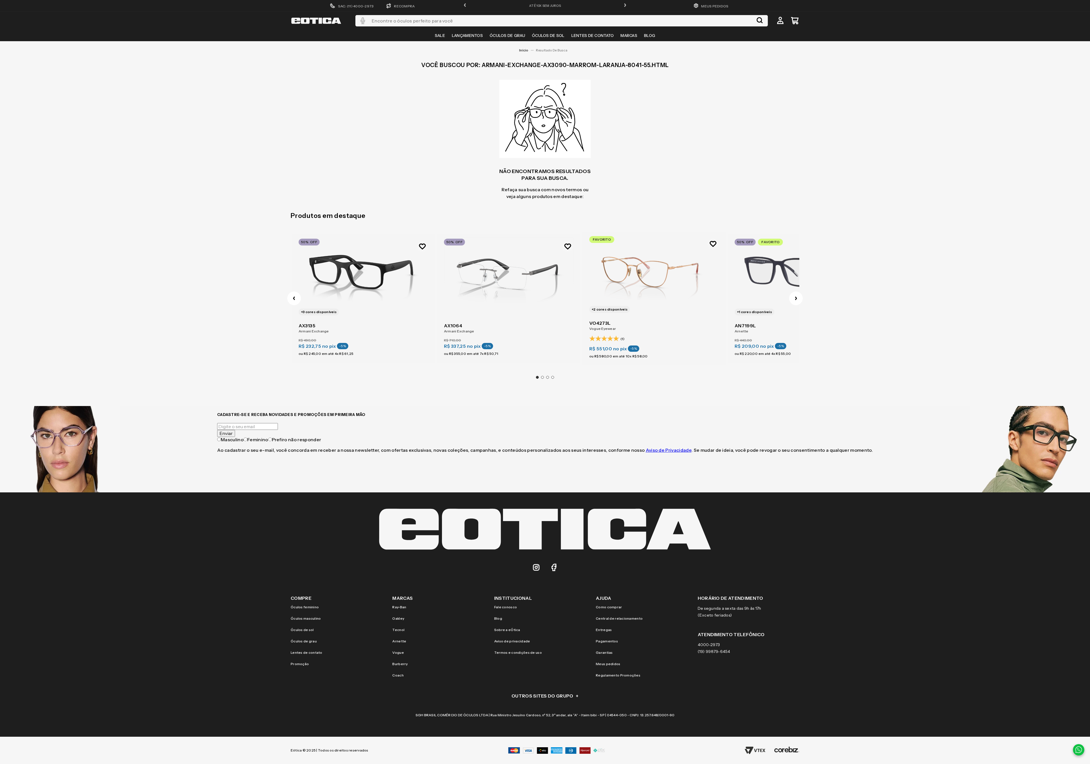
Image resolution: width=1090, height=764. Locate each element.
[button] (465, 5)
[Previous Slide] (294, 298)
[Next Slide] (796, 298)
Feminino (257, 439)
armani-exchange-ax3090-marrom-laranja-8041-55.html (553, 50)
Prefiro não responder (296, 439)
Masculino (232, 439)
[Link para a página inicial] (523, 50)
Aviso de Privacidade (668, 450)
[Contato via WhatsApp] (1078, 749)
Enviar (226, 433)
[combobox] (561, 20)
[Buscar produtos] (760, 20)
